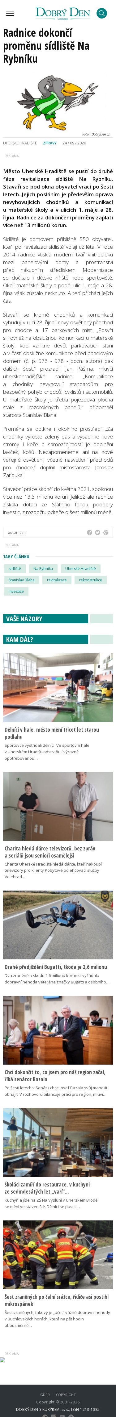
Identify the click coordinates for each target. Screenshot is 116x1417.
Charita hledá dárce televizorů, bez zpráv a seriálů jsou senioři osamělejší (50, 852)
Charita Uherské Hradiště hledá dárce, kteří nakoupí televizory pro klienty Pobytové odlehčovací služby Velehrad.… (53, 870)
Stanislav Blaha (22, 580)
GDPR (45, 1394)
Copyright (66, 1394)
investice (16, 591)
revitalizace (57, 580)
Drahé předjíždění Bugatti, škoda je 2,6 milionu (56, 966)
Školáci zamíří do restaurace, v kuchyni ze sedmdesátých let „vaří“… (47, 1188)
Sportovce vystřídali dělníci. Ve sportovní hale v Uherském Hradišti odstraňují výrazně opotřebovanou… (47, 751)
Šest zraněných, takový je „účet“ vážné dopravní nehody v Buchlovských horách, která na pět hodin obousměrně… (57, 1319)
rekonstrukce (90, 580)
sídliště (15, 568)
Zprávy (50, 143)
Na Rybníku (43, 568)
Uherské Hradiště (80, 568)
